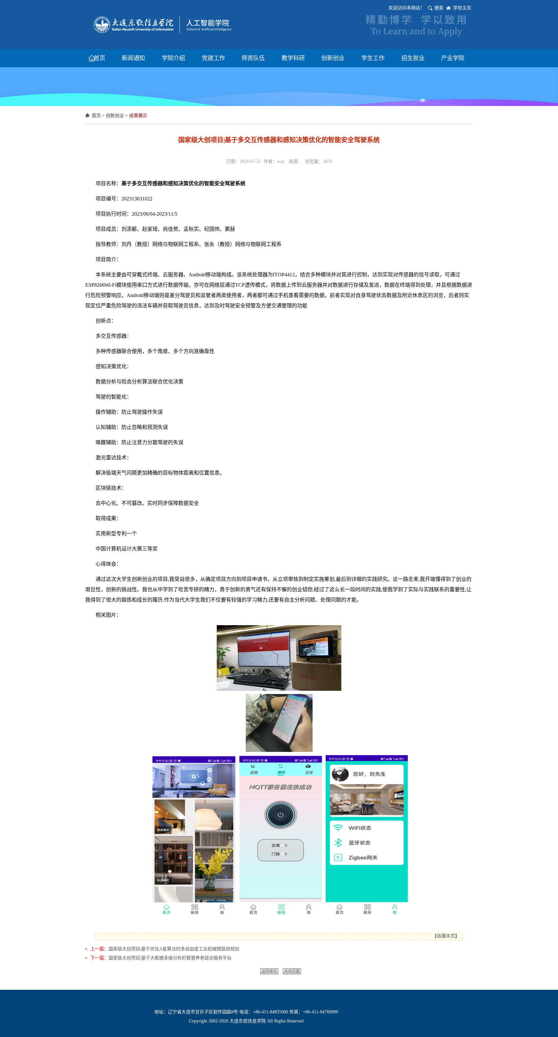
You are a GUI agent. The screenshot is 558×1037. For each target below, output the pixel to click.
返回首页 (269, 971)
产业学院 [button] (452, 58)
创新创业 (115, 115)
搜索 (438, 7)
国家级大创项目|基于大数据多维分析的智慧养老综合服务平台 (170, 958)
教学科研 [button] (293, 58)
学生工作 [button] (373, 58)
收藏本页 (446, 936)
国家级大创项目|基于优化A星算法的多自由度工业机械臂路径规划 (173, 948)
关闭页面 (292, 971)
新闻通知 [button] (133, 58)
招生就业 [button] (413, 58)
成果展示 (138, 115)
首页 (96, 115)
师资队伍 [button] (253, 58)
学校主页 (462, 7)
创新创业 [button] (333, 58)
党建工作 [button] (213, 58)
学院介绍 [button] (173, 58)
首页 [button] (99, 58)
